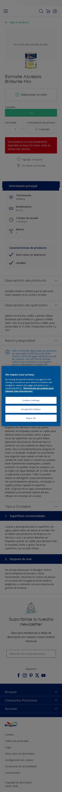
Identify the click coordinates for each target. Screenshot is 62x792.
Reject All (31, 418)
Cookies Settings (31, 400)
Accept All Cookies (30, 409)
